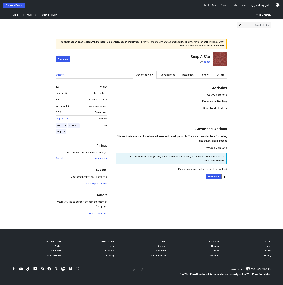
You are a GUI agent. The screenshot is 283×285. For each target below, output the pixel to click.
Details (220, 74)
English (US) (62, 118)
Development (167, 74)
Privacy (267, 255)
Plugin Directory (263, 15)
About (268, 241)
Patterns (214, 255)
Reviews (205, 74)
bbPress (56, 250)
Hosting (267, 250)
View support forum (96, 183)
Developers (160, 250)
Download (63, 59)
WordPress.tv (158, 255)
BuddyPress (54, 255)
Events (110, 246)
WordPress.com (52, 241)
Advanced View (144, 74)
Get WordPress (14, 5)
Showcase (214, 241)
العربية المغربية (237, 269)
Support (60, 74)
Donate (109, 250)
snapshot (61, 131)
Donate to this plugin (96, 212)
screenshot (74, 125)
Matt (57, 246)
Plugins (215, 250)
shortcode (61, 125)
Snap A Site (200, 56)
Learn (163, 241)
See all (59, 158)
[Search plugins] (240, 25)
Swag (110, 255)
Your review (101, 158)
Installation (188, 74)
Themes (215, 246)
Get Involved (107, 241)
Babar (206, 61)
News (268, 246)
